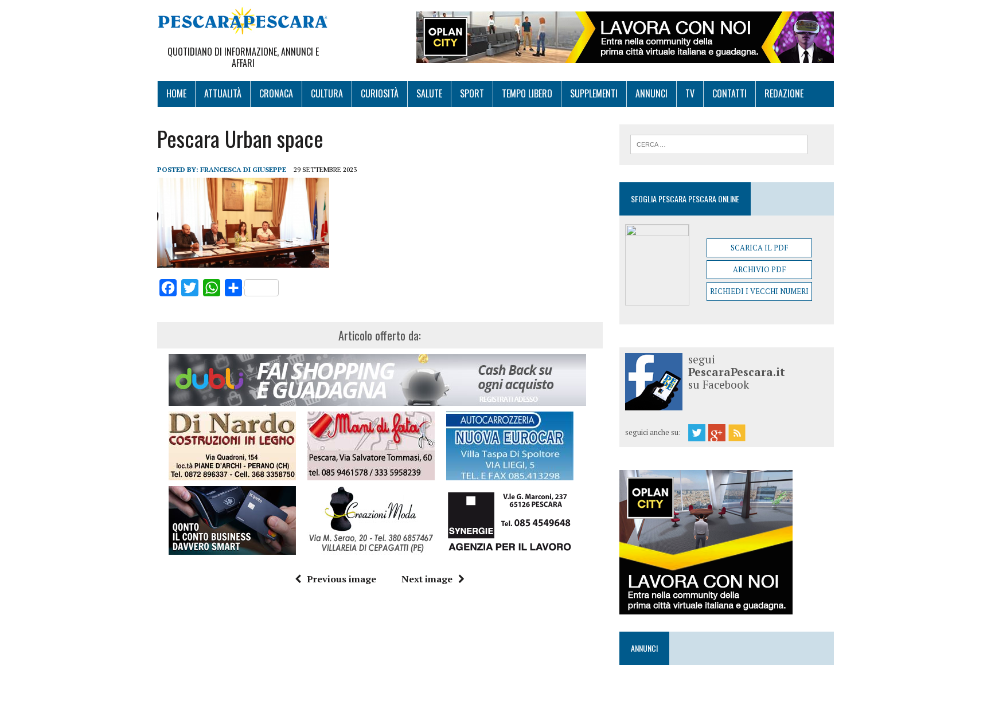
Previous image (341, 579)
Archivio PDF (759, 269)
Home (176, 93)
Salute (429, 93)
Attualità (222, 93)
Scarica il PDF (759, 247)
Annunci (651, 93)
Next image (426, 579)
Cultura (327, 93)
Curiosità (380, 93)
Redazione (783, 93)
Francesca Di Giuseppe (243, 169)
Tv (690, 93)
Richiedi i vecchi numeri (759, 291)
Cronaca (276, 93)
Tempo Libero (527, 93)
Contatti (729, 93)
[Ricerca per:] (718, 143)
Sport (472, 93)
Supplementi (594, 93)
